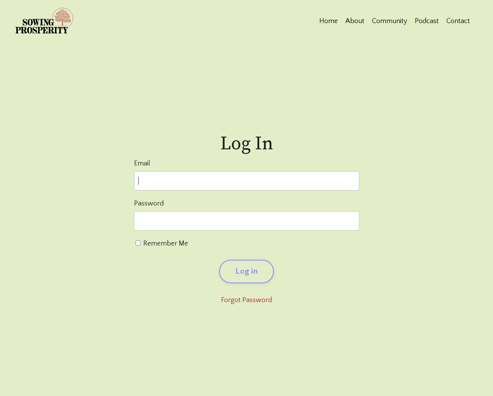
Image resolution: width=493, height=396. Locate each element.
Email (142, 163)
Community (389, 21)
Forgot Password (246, 300)
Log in (246, 271)
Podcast (427, 21)
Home (328, 21)
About (354, 21)
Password (149, 203)
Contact (458, 21)
